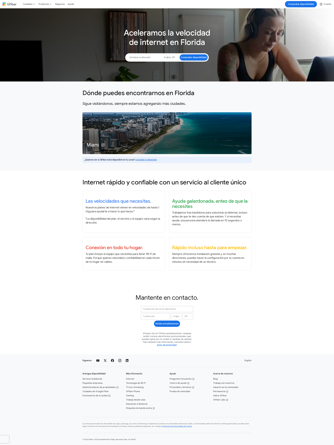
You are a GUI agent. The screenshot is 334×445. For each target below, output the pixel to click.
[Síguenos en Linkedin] (127, 360)
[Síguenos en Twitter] (105, 360)
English (248, 360)
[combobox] (167, 57)
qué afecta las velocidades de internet (177, 426)
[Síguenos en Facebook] (112, 360)
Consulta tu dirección (146, 160)
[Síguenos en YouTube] (98, 360)
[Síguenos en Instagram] (120, 360)
